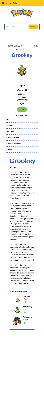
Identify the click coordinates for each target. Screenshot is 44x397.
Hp (7, 120)
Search (33, 27)
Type (22, 104)
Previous (11, 45)
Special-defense (13, 144)
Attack (9, 126)
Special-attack (12, 138)
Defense (10, 132)
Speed (9, 150)
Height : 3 (22, 86)
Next (35, 45)
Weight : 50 (22, 90)
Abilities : (22, 94)
